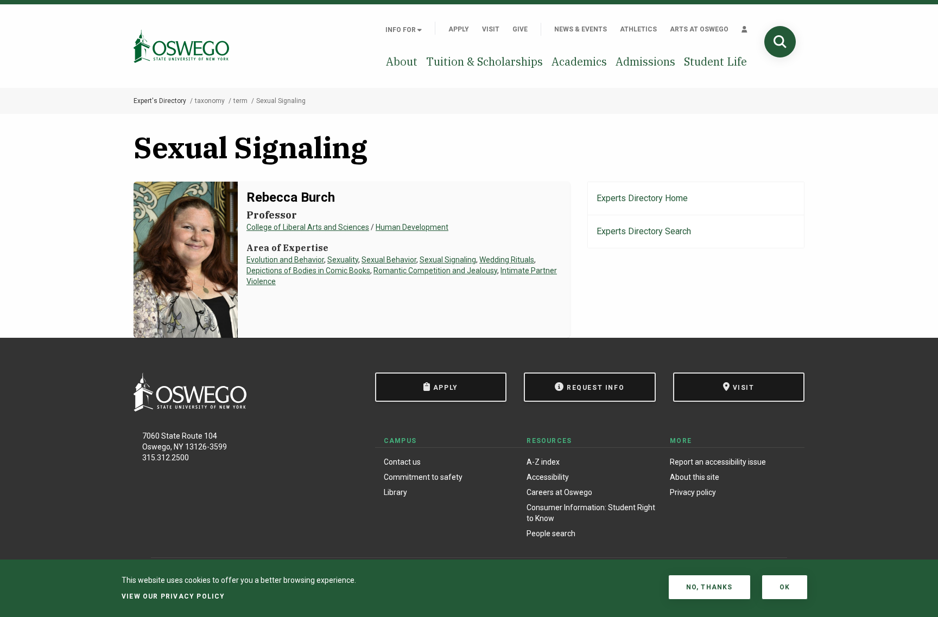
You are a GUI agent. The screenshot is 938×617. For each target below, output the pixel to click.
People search (551, 533)
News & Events (580, 29)
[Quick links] (744, 29)
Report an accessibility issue (718, 462)
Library (395, 492)
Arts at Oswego (699, 29)
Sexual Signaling (448, 259)
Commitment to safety (423, 477)
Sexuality (342, 259)
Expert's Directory (160, 101)
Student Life (715, 61)
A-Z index (543, 462)
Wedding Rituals (506, 259)
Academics (579, 61)
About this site (694, 477)
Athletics (638, 29)
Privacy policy (693, 492)
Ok (784, 587)
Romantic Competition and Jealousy (435, 270)
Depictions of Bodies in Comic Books (308, 270)
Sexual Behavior (389, 259)
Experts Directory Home (642, 198)
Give (520, 29)
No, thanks (709, 587)
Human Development (412, 227)
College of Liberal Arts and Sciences (307, 227)
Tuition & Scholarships (484, 61)
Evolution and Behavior (285, 259)
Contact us (402, 462)
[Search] (780, 41)
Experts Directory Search (644, 231)
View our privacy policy (173, 596)
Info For (401, 30)
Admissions (645, 61)
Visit (490, 29)
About (401, 61)
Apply (458, 29)
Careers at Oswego (559, 492)
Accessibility (548, 477)
